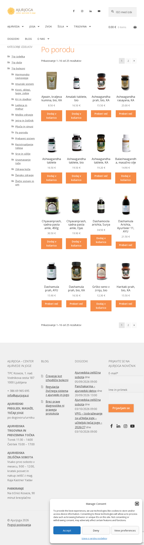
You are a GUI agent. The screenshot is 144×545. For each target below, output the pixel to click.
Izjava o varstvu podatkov (94, 538)
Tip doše (16, 62)
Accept (67, 530)
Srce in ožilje (22, 153)
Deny (96, 530)
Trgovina (80, 26)
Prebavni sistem (25, 138)
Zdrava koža (22, 169)
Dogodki (13, 38)
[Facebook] (74, 11)
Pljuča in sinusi (24, 126)
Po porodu (21, 132)
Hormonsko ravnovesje (22, 76)
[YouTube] (99, 11)
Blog (28, 38)
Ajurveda (13, 26)
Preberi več (101, 113)
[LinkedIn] (90, 11)
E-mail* (113, 373)
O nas (41, 38)
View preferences (125, 530)
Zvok (48, 26)
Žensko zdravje (24, 175)
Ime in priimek (118, 390)
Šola (61, 26)
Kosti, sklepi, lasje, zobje (23, 91)
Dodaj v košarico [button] (51, 115)
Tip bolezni (18, 68)
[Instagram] (82, 11)
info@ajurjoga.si (18, 395)
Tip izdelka (18, 56)
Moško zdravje (24, 114)
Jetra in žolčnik (24, 120)
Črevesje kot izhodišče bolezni (57, 378)
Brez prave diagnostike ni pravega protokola (55, 407)
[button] (137, 503)
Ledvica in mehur (21, 107)
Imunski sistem (24, 84)
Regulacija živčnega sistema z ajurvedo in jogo (57, 391)
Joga (32, 26)
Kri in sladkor (23, 99)
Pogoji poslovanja (19, 525)
